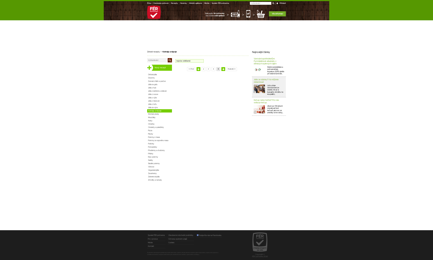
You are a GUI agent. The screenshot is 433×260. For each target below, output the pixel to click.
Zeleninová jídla (153, 177)
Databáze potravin (161, 3)
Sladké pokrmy (154, 163)
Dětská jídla (152, 74)
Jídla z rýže (152, 98)
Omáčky (151, 124)
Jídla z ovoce (153, 94)
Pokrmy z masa (154, 137)
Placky (150, 134)
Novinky (183, 3)
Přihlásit (283, 3)
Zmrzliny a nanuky (155, 180)
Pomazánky (152, 147)
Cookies (171, 243)
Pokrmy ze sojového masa (158, 140)
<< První (191, 69)
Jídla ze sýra (153, 107)
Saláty (150, 160)
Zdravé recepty (153, 52)
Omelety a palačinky (156, 127)
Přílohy (150, 154)
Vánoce (151, 167)
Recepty (174, 3)
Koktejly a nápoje (154, 111)
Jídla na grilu (152, 84)
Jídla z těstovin (154, 101)
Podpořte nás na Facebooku (209, 235)
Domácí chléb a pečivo (157, 81)
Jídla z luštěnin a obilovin (157, 91)
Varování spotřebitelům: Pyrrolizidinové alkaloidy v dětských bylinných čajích (265, 61)
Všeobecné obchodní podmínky (180, 235)
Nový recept (160, 68)
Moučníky (151, 117)
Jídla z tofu (152, 104)
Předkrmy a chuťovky (156, 150)
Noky (150, 121)
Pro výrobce (153, 239)
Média (206, 3)
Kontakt (151, 246)
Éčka (149, 3)
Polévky (151, 144)
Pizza (150, 130)
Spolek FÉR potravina (220, 3)
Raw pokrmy (153, 157)
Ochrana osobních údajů (177, 239)
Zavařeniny (152, 173)
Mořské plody (153, 114)
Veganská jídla (153, 170)
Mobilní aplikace (195, 3)
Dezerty (151, 78)
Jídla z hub (152, 88)
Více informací (277, 14)
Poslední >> (231, 69)
